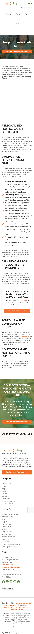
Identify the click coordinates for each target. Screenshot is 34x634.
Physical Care (6, 524)
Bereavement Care (8, 537)
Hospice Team (6, 484)
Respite (4, 522)
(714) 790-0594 (32, 3)
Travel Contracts (8, 504)
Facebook (3, 581)
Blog (3, 489)
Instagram (14, 581)
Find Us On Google (8, 570)
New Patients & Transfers (10, 514)
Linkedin (11, 581)
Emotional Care (7, 527)
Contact (4, 486)
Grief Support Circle (8, 547)
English (24, 7)
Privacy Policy (9, 607)
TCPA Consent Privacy (20, 608)
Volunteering (6, 496)
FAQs (4, 491)
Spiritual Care (6, 534)
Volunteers (5, 542)
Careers (4, 494)
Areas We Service (9, 589)
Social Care (5, 529)
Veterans (5, 519)
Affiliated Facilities (8, 501)
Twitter (7, 581)
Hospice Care (7, 509)
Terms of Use (20, 607)
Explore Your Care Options (17, 51)
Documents (6, 499)
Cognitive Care (7, 532)
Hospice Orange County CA (11, 3)
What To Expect (7, 517)
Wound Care (6, 539)
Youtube (18, 581)
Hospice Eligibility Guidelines (11, 544)
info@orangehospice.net (11, 567)
